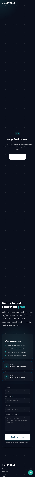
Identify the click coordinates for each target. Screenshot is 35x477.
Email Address (9, 396)
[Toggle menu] (32, 3)
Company (7, 405)
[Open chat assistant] (30, 472)
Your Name (8, 387)
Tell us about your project (12, 414)
